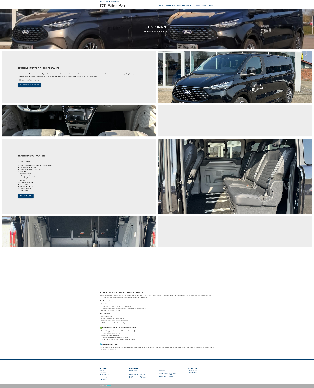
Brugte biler (181, 5)
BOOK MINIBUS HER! (25, 195)
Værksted (189, 5)
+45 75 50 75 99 (104, 1)
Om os (204, 5)
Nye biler (160, 5)
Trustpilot (102, 363)
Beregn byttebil (193, 372)
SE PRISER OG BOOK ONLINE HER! (29, 84)
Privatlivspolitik (193, 370)
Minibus (198, 5)
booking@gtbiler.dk (107, 377)
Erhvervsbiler (170, 5)
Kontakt (211, 5)
